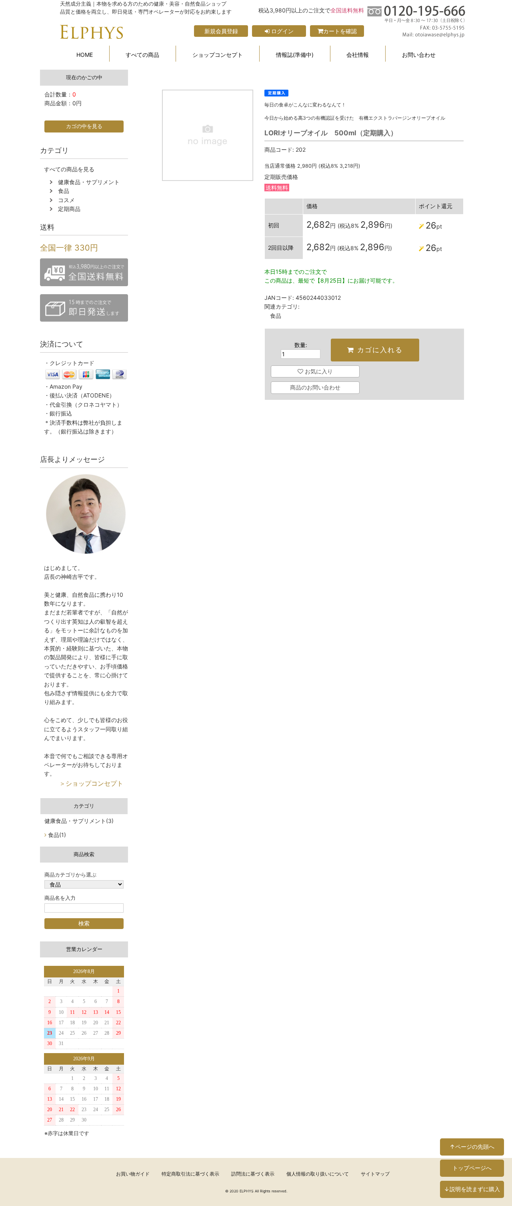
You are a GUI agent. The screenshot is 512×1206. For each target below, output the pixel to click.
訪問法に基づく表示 (252, 1174)
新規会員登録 (221, 31)
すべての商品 (142, 55)
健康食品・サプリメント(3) (79, 820)
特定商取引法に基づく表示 (190, 1174)
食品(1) (57, 834)
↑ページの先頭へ (472, 1146)
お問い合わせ (419, 55)
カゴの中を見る (84, 126)
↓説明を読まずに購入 (472, 1189)
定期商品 (69, 208)
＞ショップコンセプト (81, 783)
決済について (61, 344)
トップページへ (472, 1167)
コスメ (66, 200)
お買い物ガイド (133, 1174)
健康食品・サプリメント (89, 182)
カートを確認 (340, 31)
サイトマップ (375, 1174)
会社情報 (357, 55)
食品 (63, 190)
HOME (84, 55)
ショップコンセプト (217, 55)
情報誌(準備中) (295, 55)
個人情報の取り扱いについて (317, 1174)
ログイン (282, 31)
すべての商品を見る (69, 169)
